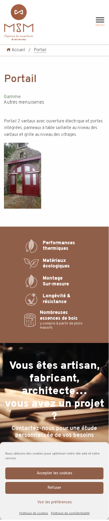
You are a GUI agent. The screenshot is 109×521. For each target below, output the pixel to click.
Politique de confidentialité (70, 513)
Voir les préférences (54, 502)
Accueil (18, 50)
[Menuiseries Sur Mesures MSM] (18, 22)
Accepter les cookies (54, 473)
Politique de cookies (33, 513)
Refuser (54, 487)
